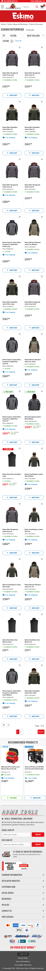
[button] (19, 47)
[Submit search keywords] (37, 7)
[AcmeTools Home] (13, 6)
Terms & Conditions (23, 962)
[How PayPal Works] (38, 925)
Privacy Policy (23, 958)
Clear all (18, 41)
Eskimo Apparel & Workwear (18, 24)
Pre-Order (13, 798)
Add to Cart (13, 95)
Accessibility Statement (22, 965)
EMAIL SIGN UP (8, 830)
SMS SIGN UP (7, 840)
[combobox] (30, 7)
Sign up (38, 834)
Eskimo (3, 24)
